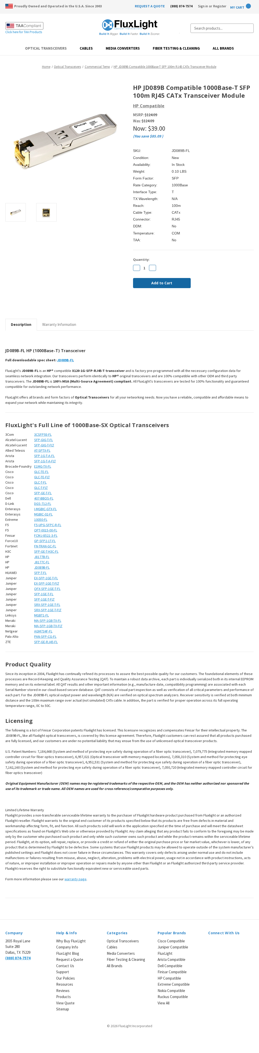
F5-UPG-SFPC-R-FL (47, 525)
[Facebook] (135, 305)
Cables (86, 48)
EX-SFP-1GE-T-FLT (46, 583)
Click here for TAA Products (23, 32)
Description (21, 324)
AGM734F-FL (43, 631)
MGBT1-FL (41, 615)
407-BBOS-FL (43, 498)
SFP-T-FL (40, 572)
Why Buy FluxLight (71, 941)
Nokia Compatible (171, 990)
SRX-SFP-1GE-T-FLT (47, 610)
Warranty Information (59, 324)
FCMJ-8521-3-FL (45, 535)
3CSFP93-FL (43, 434)
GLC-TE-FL (41, 471)
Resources (64, 984)
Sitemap (62, 1009)
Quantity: (141, 259)
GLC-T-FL (40, 482)
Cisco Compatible (171, 941)
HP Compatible (169, 978)
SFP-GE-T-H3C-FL (46, 551)
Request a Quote (69, 959)
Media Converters (123, 48)
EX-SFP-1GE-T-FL (46, 578)
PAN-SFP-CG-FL (45, 636)
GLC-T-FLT (41, 487)
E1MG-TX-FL (42, 466)
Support (62, 971)
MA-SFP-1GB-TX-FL (47, 620)
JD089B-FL (65, 360)
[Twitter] (161, 305)
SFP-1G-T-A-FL (44, 455)
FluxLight (165, 953)
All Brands (223, 48)
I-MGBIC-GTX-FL (45, 509)
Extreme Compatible (174, 984)
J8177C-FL (41, 562)
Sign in (203, 6)
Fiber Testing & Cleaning (176, 48)
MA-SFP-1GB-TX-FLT (48, 626)
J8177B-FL (41, 556)
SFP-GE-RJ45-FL (46, 642)
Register (219, 6)
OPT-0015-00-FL (45, 530)
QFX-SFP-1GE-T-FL (47, 588)
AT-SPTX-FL (42, 450)
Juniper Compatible (173, 947)
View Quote (65, 1003)
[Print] (152, 305)
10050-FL (40, 519)
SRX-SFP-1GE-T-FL (47, 604)
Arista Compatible (171, 959)
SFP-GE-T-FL (43, 493)
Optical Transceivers (46, 48)
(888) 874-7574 (181, 6)
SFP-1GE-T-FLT (44, 599)
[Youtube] (237, 944)
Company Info (67, 947)
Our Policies (65, 978)
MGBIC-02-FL (43, 514)
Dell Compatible (170, 965)
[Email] (144, 305)
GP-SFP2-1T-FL (45, 541)
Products (63, 996)
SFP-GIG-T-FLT (44, 445)
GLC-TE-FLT (42, 477)
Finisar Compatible (172, 971)
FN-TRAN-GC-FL (45, 546)
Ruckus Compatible (173, 996)
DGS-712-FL (42, 503)
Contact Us (65, 965)
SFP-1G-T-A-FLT (45, 461)
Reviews (63, 990)
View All (163, 1003)
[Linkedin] (169, 305)
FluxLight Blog (67, 953)
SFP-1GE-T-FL (43, 594)
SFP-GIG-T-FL (43, 440)
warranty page (75, 879)
